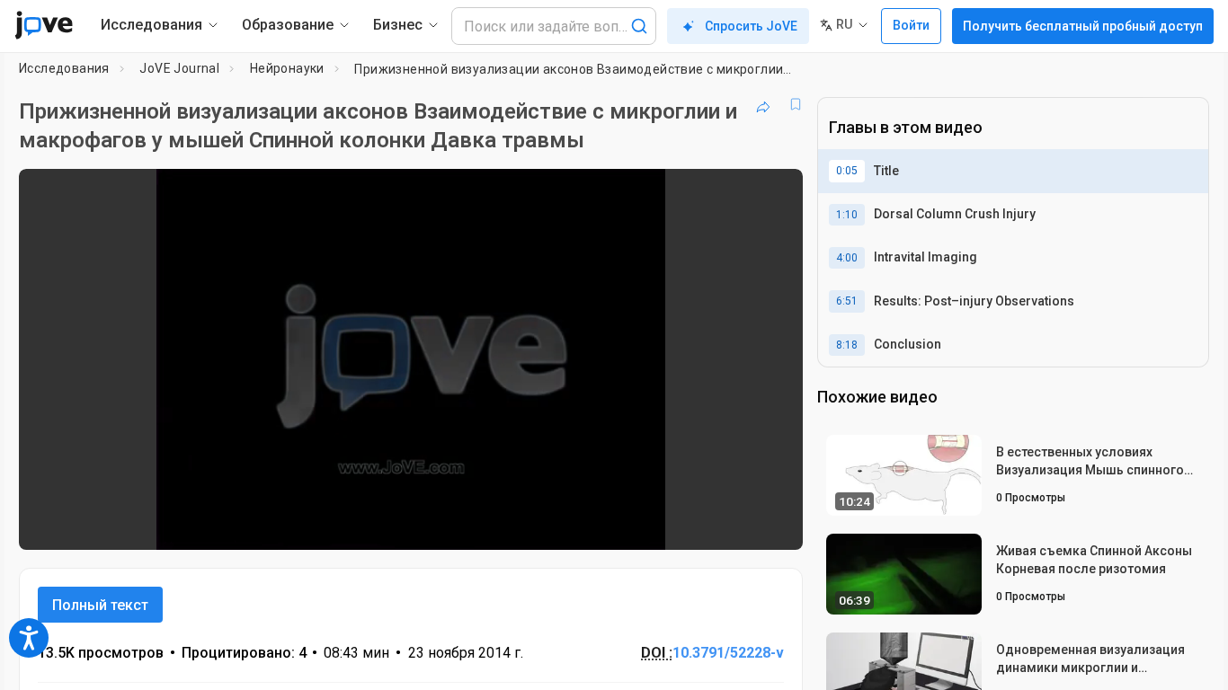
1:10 (847, 214)
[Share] (763, 104)
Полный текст (100, 605)
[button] (774, 194)
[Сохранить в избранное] (795, 104)
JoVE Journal (179, 68)
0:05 (847, 170)
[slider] (312, 524)
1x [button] (696, 524)
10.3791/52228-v (728, 652)
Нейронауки (287, 68)
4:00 (847, 258)
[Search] (639, 26)
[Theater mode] (774, 525)
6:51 (847, 301)
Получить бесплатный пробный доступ (1083, 26)
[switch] (593, 525)
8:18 (847, 345)
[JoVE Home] (43, 25)
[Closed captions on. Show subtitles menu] (733, 525)
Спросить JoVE (751, 26)
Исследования (64, 68)
